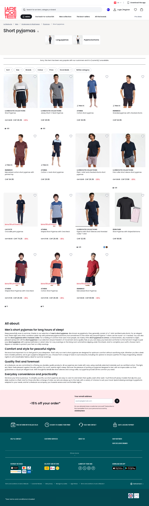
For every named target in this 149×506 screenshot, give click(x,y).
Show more (74, 453)
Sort (8, 70)
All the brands (100, 17)
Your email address (83, 396)
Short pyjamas (58, 24)
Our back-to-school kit (44, 17)
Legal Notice (74, 484)
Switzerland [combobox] (137, 484)
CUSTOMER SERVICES (51, 439)
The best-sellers (83, 17)
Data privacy (49, 484)
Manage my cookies (61, 484)
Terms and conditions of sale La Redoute (17, 484)
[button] (141, 9)
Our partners (117, 439)
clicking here (79, 411)
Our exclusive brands (120, 443)
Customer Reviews (37, 484)
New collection (65, 17)
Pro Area (138, 17)
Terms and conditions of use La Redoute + (93, 484)
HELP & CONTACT (15, 439)
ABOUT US (81, 439)
